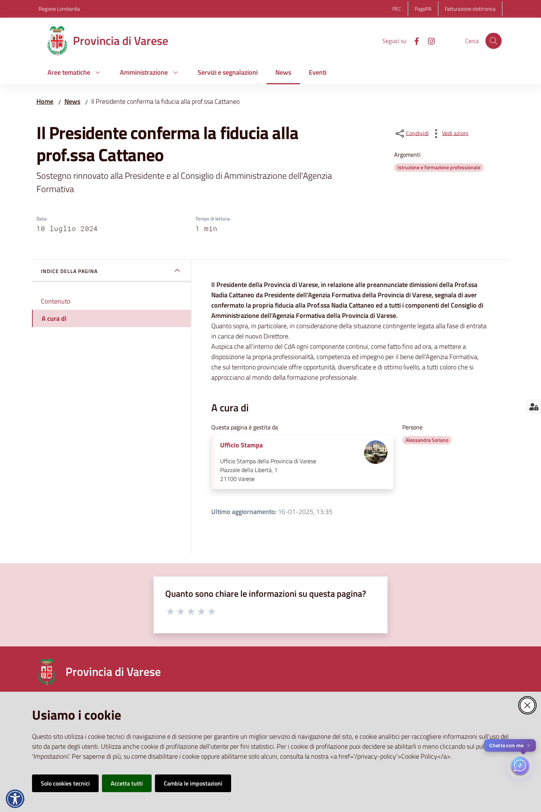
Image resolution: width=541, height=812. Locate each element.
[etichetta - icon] (171, 610)
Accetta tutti (127, 783)
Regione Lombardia (59, 9)
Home (44, 101)
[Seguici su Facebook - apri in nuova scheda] (413, 40)
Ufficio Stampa (241, 445)
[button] (493, 41)
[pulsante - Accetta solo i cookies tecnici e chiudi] (527, 705)
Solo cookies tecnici (65, 783)
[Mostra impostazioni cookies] (534, 406)
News (72, 101)
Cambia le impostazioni (193, 783)
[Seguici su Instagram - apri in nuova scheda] (428, 40)
